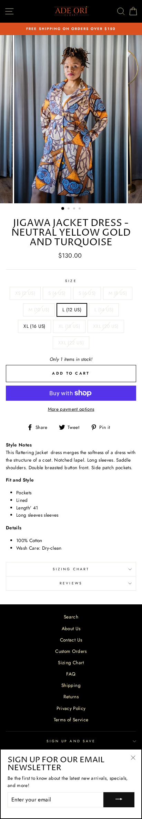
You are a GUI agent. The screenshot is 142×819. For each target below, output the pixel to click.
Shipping (71, 685)
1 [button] (63, 209)
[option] (71, 29)
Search (71, 616)
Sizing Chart (71, 569)
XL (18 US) (69, 326)
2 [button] (69, 209)
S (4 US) (56, 293)
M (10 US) (39, 309)
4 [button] (80, 209)
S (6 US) (87, 293)
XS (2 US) (25, 293)
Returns (71, 696)
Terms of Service (71, 719)
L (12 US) (71, 309)
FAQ (70, 673)
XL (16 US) (34, 326)
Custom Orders (71, 651)
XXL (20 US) (106, 326)
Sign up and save (71, 741)
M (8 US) (118, 293)
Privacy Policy (71, 708)
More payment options (71, 409)
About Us (71, 628)
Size (71, 280)
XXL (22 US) (71, 342)
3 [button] (75, 209)
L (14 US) (103, 309)
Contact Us (71, 639)
